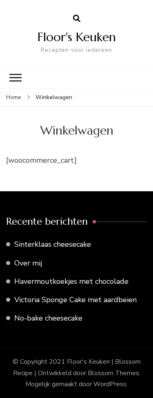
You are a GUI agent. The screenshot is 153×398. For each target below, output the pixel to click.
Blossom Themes (113, 373)
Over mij (28, 263)
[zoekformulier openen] (76, 19)
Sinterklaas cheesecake (52, 244)
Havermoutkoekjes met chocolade (71, 281)
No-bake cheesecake (48, 318)
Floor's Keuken (77, 36)
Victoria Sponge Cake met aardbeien (75, 300)
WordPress (109, 384)
